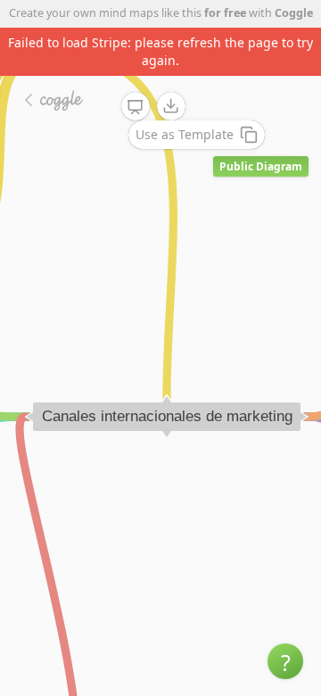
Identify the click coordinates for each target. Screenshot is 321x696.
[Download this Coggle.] (171, 106)
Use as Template (185, 134)
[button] (285, 661)
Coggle (294, 13)
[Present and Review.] (135, 107)
